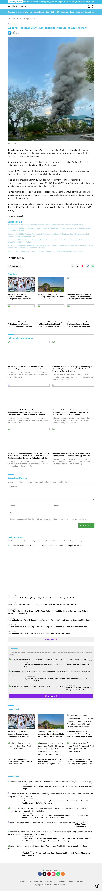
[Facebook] (40, 874)
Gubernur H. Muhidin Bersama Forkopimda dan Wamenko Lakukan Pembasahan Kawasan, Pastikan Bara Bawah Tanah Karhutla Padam (48, 241)
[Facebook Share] (73, 266)
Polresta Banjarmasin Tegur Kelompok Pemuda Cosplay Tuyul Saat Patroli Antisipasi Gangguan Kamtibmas (49, 620)
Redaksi (22, 881)
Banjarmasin (13, 24)
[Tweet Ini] (77, 266)
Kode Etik (38, 881)
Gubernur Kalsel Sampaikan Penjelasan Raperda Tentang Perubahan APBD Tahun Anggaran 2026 (45, 251)
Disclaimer (61, 881)
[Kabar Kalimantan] (20, 6)
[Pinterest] (49, 874)
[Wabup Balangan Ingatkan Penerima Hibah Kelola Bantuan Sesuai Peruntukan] (21, 749)
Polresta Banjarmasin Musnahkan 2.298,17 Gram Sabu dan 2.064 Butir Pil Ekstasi (39, 633)
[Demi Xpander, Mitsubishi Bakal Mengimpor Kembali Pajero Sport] (37, 686)
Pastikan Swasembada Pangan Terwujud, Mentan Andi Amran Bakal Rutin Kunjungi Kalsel (56, 665)
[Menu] (9, 6)
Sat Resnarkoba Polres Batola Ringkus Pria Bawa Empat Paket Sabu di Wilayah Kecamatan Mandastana (48, 627)
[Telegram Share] (87, 266)
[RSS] (63, 874)
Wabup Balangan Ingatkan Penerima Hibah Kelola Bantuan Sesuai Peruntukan (20, 761)
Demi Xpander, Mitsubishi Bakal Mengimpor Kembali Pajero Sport (79, 689)
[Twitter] (44, 874)
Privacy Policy (49, 881)
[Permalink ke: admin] (10, 33)
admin (15, 32)
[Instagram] (54, 874)
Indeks (29, 881)
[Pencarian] (93, 7)
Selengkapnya (50, 639)
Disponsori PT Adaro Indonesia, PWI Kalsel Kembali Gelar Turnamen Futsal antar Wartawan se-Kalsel (55, 680)
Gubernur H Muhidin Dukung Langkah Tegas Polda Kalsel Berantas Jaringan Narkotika (41, 598)
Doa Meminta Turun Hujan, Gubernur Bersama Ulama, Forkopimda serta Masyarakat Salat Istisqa (45, 225)
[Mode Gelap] (88, 7)
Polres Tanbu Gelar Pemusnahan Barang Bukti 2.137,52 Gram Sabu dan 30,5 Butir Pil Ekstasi (43, 604)
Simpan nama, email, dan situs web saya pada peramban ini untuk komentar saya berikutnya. (49, 519)
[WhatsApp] (58, 874)
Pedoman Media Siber (75, 881)
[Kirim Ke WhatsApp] (92, 266)
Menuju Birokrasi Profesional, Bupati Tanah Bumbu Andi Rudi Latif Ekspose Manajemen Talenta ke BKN (80, 761)
